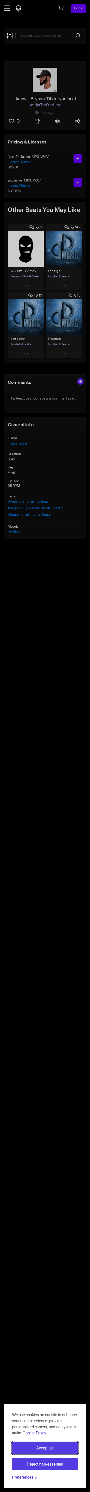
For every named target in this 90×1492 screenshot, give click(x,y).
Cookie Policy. (34, 1433)
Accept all (45, 1448)
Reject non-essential (45, 1464)
